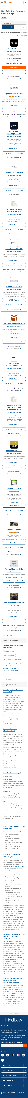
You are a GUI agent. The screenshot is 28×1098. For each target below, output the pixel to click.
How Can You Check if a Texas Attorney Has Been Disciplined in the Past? (13, 980)
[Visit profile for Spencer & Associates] (14, 88)
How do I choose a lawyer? (12, 773)
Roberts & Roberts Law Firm (14, 602)
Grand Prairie (13, 668)
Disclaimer (15, 1094)
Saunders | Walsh (14, 529)
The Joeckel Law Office (14, 172)
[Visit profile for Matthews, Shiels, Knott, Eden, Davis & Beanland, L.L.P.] (14, 399)
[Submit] (25, 1045)
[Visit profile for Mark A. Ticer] (14, 43)
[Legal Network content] (25, 1085)
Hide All (9, 679)
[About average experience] (20, 79)
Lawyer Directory (5, 6)
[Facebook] (2, 1055)
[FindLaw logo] (9, 2)
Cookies (23, 1094)
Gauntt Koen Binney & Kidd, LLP (14, 364)
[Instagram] (18, 1055)
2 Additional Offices (14, 612)
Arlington (5, 668)
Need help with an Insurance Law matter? (13, 691)
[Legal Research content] (25, 1080)
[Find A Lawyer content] (25, 1070)
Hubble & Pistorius (14, 286)
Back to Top (15, 1013)
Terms (3, 1094)
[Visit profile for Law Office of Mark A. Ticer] (14, 318)
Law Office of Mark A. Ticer (14, 324)
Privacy (9, 1094)
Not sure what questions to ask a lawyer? (12, 827)
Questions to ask (8, 868)
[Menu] (2, 2)
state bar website (10, 995)
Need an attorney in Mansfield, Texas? (10, 730)
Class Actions (17, 659)
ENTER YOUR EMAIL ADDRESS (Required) (11, 1042)
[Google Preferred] (2, 1060)
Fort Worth (6, 670)
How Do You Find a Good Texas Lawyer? (11, 856)
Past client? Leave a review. (14, 51)
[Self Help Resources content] (25, 1075)
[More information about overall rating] (18, 96)
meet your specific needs (17, 866)
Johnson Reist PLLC (14, 450)
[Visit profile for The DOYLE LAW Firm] (14, 243)
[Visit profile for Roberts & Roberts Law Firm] (14, 596)
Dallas (16, 670)
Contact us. (16, 1032)
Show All (3, 679)
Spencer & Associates (14, 93)
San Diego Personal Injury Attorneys (14, 210)
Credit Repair (7, 659)
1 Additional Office (14, 502)
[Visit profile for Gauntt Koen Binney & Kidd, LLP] (14, 357)
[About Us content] (25, 1065)
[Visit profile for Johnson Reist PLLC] (14, 445)
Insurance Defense (9, 651)
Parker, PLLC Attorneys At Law (14, 132)
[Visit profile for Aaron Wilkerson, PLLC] (14, 563)
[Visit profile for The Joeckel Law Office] (14, 166)
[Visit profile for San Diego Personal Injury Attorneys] (14, 203)
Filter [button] (4, 17)
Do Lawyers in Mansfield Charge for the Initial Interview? (11, 936)
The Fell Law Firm (14, 488)
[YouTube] (7, 1055)
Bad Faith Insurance (9, 655)
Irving (12, 670)
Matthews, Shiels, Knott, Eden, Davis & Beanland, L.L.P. (14, 407)
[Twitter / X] (12, 1055)
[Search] (25, 2)
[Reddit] (23, 1055)
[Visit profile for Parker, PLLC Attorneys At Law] (14, 125)
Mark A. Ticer (12, 48)
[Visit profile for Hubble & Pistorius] (14, 281)
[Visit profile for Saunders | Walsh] (14, 524)
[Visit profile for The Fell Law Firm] (14, 483)
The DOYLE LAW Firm (14, 248)
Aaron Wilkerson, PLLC (14, 569)
